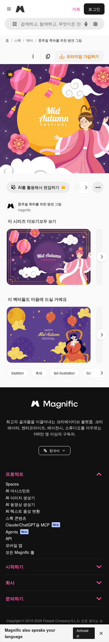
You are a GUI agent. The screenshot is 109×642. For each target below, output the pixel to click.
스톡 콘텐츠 (16, 518)
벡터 (29, 40)
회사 (10, 582)
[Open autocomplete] (12, 24)
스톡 (17, 40)
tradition (17, 373)
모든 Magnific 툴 (20, 552)
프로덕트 (14, 474)
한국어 (54, 450)
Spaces (12, 484)
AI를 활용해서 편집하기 (35, 188)
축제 (38, 373)
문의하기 (14, 598)
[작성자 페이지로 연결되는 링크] (11, 206)
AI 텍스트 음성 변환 (23, 511)
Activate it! (83, 633)
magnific (24, 209)
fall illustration (64, 373)
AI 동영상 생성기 (20, 504)
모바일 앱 (14, 545)
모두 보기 (47, 221)
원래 (32, 75)
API (9, 538)
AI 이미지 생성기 (20, 497)
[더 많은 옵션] (33, 56)
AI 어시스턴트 (18, 490)
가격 (76, 9)
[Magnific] (54, 405)
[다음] (86, 187)
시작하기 (14, 566)
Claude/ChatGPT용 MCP (32, 525)
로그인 (94, 9)
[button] (54, 450)
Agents (16, 532)
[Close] (101, 633)
